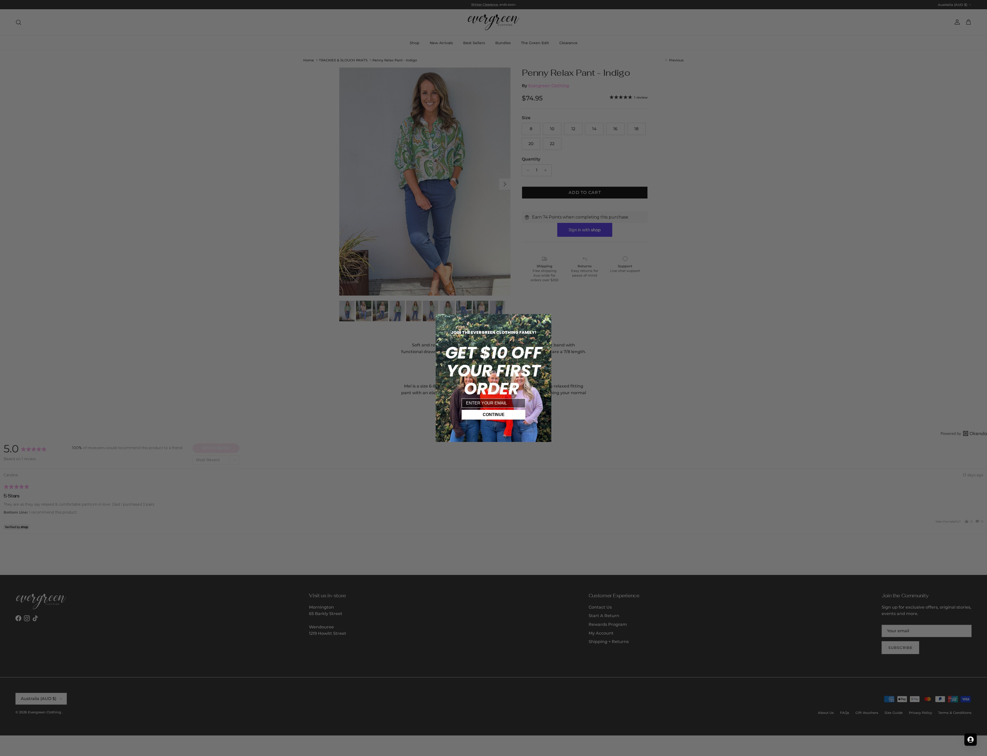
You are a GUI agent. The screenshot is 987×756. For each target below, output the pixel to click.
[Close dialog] (544, 321)
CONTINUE (494, 414)
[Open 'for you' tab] (970, 739)
